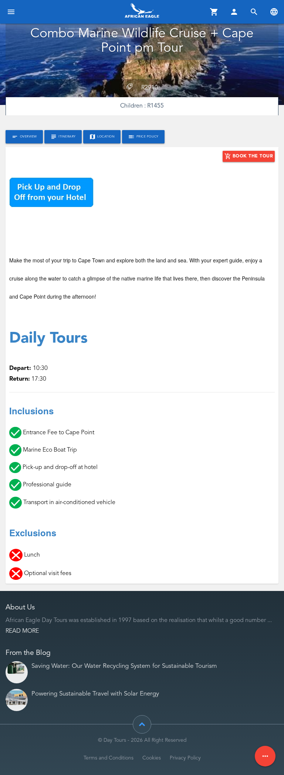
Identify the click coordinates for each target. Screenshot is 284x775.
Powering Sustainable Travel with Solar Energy (95, 694)
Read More (22, 631)
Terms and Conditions (108, 758)
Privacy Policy (185, 758)
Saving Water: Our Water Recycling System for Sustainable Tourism (124, 666)
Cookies (151, 758)
